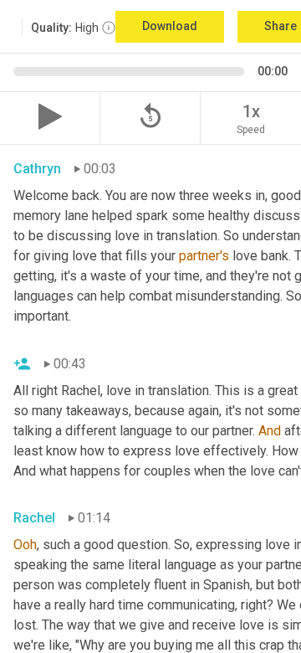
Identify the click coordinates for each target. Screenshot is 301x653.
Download (169, 26)
